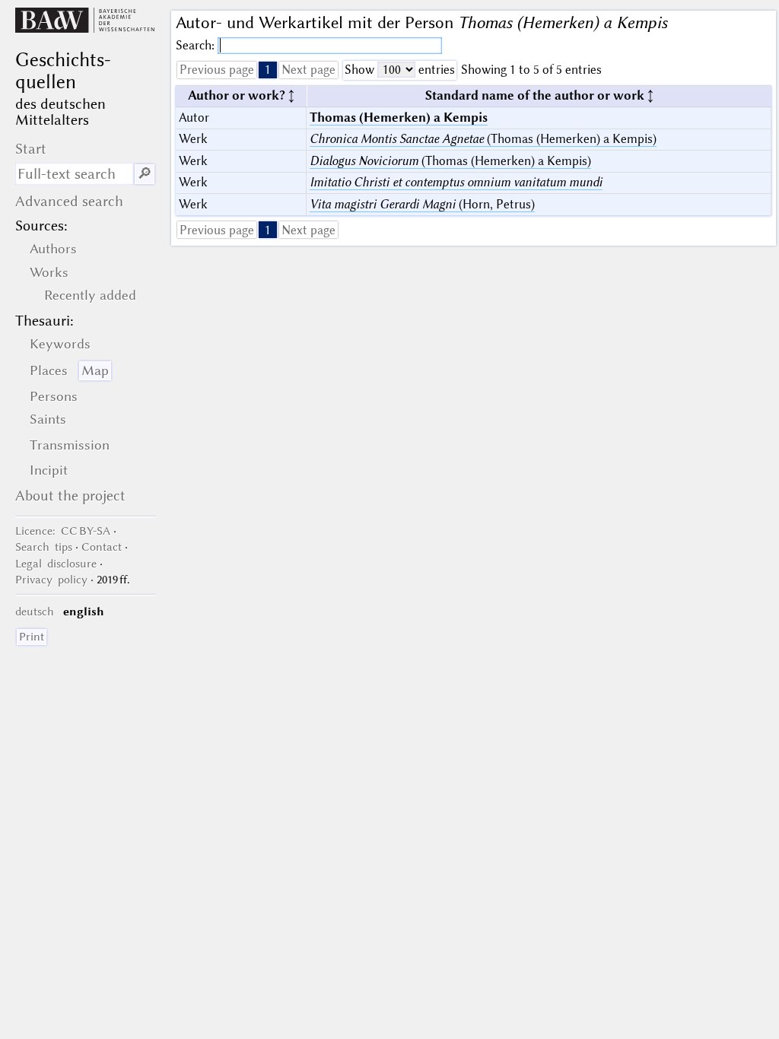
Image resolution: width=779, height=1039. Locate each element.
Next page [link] (308, 69)
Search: (197, 45)
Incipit (49, 470)
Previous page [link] (217, 69)
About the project (70, 495)
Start (30, 148)
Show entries (400, 69)
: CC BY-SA (62, 531)
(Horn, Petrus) (422, 204)
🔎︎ (144, 174)
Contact (101, 547)
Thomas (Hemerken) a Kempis (399, 117)
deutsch (34, 611)
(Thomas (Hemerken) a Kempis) (483, 139)
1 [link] (268, 69)
